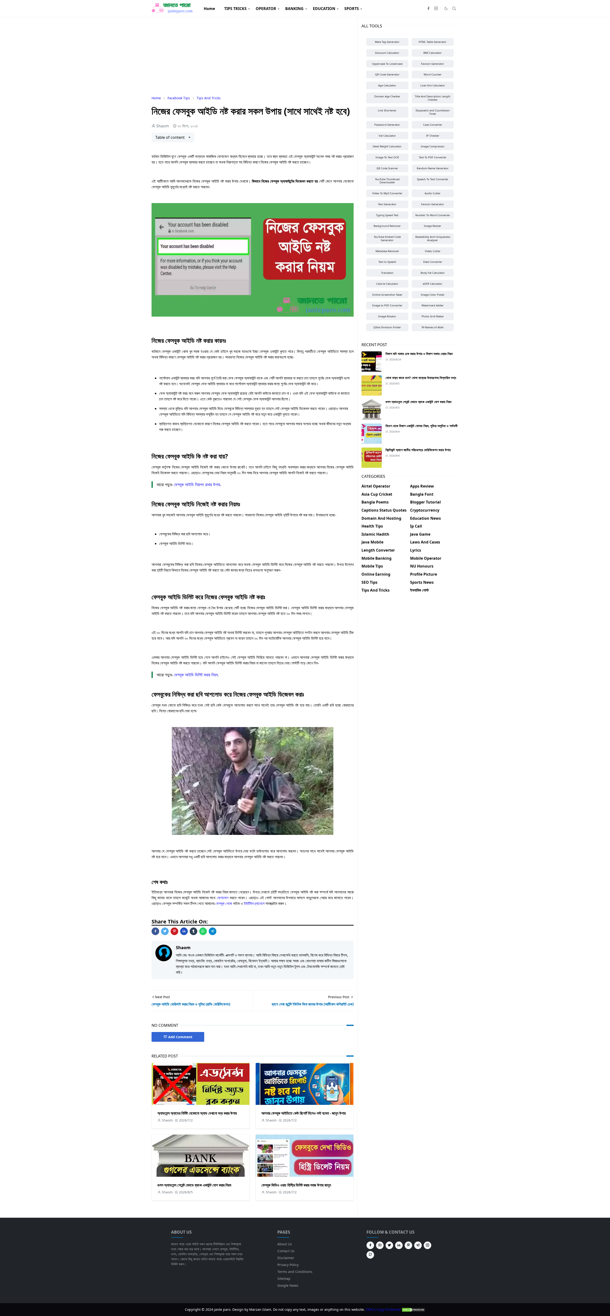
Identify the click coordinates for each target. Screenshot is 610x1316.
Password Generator (387, 124)
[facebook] (428, 8)
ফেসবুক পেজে (223, 903)
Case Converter (432, 124)
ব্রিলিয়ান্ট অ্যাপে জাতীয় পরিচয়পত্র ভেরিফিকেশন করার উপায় (418, 450)
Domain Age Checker (387, 96)
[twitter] (389, 1245)
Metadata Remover (387, 251)
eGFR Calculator (432, 283)
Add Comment (180, 1037)
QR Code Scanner (387, 168)
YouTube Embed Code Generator (387, 238)
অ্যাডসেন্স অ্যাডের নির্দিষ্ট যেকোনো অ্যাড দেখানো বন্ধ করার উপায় (197, 1113)
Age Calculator (387, 85)
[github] (370, 1255)
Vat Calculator (387, 135)
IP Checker (432, 135)
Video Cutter (433, 251)
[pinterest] (408, 1245)
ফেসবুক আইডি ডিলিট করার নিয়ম (196, 675)
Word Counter (433, 74)
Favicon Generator (432, 63)
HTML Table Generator (433, 42)
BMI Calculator (432, 53)
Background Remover (387, 226)
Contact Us (286, 1251)
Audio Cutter (433, 193)
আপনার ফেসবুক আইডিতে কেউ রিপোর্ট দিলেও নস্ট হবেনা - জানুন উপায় (303, 1113)
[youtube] (380, 1245)
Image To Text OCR (387, 157)
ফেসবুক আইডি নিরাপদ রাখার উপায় (197, 484)
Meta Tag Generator (387, 42)
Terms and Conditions (294, 1271)
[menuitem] (209, 8)
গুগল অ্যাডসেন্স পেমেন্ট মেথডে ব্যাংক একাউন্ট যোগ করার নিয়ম (194, 1185)
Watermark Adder (433, 305)
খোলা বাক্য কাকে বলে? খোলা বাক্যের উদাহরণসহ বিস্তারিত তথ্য (421, 377)
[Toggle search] (454, 8)
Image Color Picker (433, 294)
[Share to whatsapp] (203, 931)
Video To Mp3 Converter (387, 193)
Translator (387, 272)
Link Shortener (387, 110)
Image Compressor (433, 146)
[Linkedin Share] (184, 931)
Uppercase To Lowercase (387, 63)
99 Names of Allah (433, 327)
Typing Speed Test (387, 215)
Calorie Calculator (387, 283)
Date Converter (432, 262)
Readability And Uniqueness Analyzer (432, 238)
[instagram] (436, 8)
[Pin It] (174, 931)
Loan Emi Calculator (432, 85)
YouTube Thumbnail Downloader (387, 180)
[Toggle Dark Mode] (446, 8)
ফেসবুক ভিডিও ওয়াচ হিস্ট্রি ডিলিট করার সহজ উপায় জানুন (296, 1185)
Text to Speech (387, 262)
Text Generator (387, 204)
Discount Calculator (387, 53)
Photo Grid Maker (433, 316)
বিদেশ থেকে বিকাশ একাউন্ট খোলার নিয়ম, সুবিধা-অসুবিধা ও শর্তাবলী (422, 426)
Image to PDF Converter (387, 305)
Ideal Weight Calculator (387, 146)
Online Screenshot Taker (387, 294)
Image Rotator (387, 316)
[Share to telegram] (212, 931)
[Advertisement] (253, 56)
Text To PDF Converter (433, 157)
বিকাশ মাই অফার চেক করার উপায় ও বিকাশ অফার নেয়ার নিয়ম (419, 353)
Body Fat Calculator (433, 272)
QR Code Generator (387, 74)
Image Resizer (432, 226)
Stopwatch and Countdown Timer (433, 112)
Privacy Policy (288, 1264)
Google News (287, 1285)
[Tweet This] (165, 931)
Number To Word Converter (432, 215)
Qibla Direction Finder (387, 327)
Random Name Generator (433, 168)
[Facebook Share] (155, 931)
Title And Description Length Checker (432, 98)
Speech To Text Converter (432, 179)
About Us (284, 1244)
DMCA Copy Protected (384, 1309)
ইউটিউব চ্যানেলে (254, 903)
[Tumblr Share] (193, 931)
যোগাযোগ (223, 897)
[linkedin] (399, 1245)
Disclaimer (285, 1258)
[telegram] (418, 1245)
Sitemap (283, 1278)
